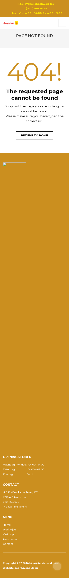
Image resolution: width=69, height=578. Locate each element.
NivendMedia (30, 568)
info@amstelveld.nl (15, 506)
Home (7, 524)
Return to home (34, 135)
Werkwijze (9, 529)
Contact (8, 543)
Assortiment (10, 539)
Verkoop (8, 534)
